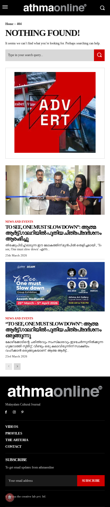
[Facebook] (6, 412)
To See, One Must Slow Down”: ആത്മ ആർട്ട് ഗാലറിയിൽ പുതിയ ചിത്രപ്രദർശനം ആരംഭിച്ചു (53, 233)
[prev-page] (8, 366)
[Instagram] (14, 412)
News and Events (19, 221)
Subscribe (91, 481)
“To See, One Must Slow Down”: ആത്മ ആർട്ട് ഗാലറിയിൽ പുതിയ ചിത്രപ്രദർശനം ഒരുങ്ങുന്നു (53, 329)
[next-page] (17, 366)
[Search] (99, 55)
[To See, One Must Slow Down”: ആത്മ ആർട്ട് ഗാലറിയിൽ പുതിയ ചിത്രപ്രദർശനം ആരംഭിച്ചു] (55, 190)
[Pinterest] (22, 412)
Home (9, 24)
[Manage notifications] (9, 497)
